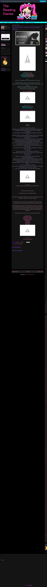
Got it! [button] (43, 1)
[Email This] (26, 242)
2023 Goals (14, 22)
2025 (46, 354)
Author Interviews (31, 22)
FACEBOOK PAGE (27, 216)
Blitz (16, 243)
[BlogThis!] (27, 242)
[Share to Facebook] (28, 242)
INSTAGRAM (27, 222)
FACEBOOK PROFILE (27, 217)
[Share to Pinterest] (29, 242)
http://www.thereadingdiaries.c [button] (26, 1)
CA (30, 106)
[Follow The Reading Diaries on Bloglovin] (3, 45)
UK (28, 106)
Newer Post (15, 271)
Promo (46, 471)
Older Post (40, 271)
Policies (19, 22)
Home (3, 22)
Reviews (24, 22)
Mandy (6, 26)
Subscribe (5, 38)
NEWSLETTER (27, 220)
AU (32, 106)
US (26, 106)
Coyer (46, 409)
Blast (46, 365)
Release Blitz (19, 243)
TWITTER (28, 221)
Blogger (30, 585)
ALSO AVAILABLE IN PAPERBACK (27, 110)
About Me (8, 22)
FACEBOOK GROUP (27, 219)
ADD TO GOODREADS (27, 91)
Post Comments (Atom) (30, 274)
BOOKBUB (27, 224)
